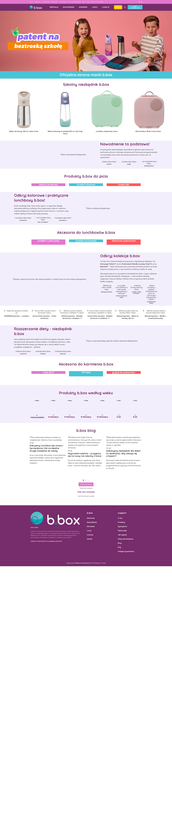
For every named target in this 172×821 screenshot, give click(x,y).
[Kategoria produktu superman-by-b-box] (151, 295)
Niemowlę (91, 518)
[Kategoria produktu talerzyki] (23, 353)
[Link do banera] (48, 184)
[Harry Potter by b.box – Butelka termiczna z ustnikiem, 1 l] (100, 311)
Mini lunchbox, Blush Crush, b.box (148, 131)
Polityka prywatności (126, 551)
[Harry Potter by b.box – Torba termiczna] (44, 311)
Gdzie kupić (122, 531)
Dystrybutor (122, 526)
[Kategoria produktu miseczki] (63, 353)
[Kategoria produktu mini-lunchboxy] (43, 220)
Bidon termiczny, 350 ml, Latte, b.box (23, 131)
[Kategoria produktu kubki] (129, 163)
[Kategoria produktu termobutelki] (149, 164)
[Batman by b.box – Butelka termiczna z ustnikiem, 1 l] (72, 311)
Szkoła (89, 539)
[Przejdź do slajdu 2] (85, 480)
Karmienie (91, 526)
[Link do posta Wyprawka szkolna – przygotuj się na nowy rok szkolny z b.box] (86, 451)
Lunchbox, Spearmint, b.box (107, 131)
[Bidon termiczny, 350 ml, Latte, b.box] (24, 109)
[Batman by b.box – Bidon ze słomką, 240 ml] (128, 311)
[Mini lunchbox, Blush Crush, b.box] (148, 109)
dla (37, 415)
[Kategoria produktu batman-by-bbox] (106, 289)
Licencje (90, 535)
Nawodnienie (92, 522)
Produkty (121, 522)
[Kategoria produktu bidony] (109, 163)
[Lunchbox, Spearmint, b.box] (106, 109)
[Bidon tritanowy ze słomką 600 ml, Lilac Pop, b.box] (65, 109)
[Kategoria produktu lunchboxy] (23, 219)
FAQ (119, 547)
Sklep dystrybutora (135, 7)
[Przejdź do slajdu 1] (83, 480)
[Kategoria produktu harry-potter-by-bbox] (121, 292)
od (53, 415)
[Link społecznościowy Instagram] (141, 2)
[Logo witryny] (36, 7)
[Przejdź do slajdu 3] (86, 480)
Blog (120, 543)
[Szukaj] (125, 7)
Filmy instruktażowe (125, 539)
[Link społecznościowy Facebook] (139, 2)
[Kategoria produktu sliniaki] (43, 353)
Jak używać (122, 535)
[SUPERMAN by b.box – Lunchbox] (17, 311)
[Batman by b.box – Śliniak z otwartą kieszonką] (155, 311)
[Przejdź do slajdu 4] (88, 480)
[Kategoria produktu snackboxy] (63, 219)
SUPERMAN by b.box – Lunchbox (16, 316)
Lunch (89, 531)
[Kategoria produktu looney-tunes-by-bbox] (136, 290)
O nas (120, 518)
